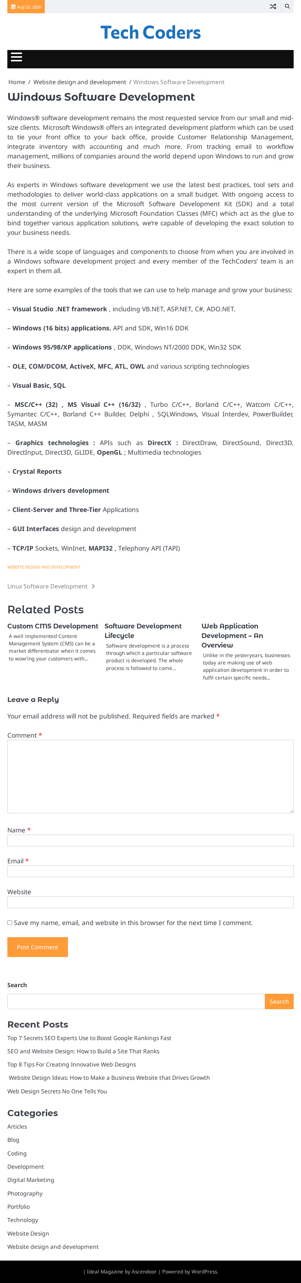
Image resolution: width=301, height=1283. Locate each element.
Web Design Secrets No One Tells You (57, 1091)
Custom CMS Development (52, 626)
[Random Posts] (273, 7)
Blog (13, 1140)
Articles (17, 1126)
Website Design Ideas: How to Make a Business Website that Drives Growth (108, 1078)
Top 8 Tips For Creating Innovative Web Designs (71, 1064)
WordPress (204, 1271)
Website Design (28, 1233)
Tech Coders (150, 31)
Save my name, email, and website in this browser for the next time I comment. (133, 922)
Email (18, 860)
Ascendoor (144, 1271)
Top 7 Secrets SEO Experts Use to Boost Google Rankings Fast (89, 1038)
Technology (22, 1220)
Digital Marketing (30, 1180)
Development (25, 1166)
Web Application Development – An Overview (232, 635)
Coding (17, 1153)
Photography (25, 1193)
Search (17, 985)
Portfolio (18, 1207)
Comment (24, 735)
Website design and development (43, 567)
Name (19, 829)
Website (19, 891)
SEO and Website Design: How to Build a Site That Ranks (83, 1051)
